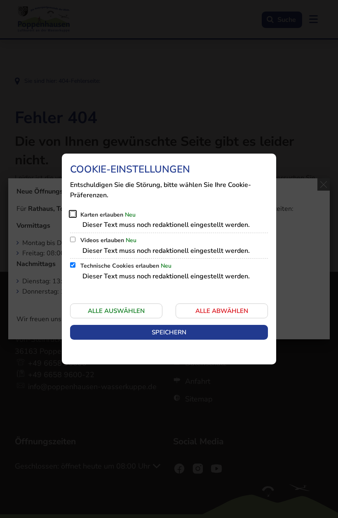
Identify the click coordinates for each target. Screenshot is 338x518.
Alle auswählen (116, 311)
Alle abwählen (221, 311)
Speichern (169, 332)
